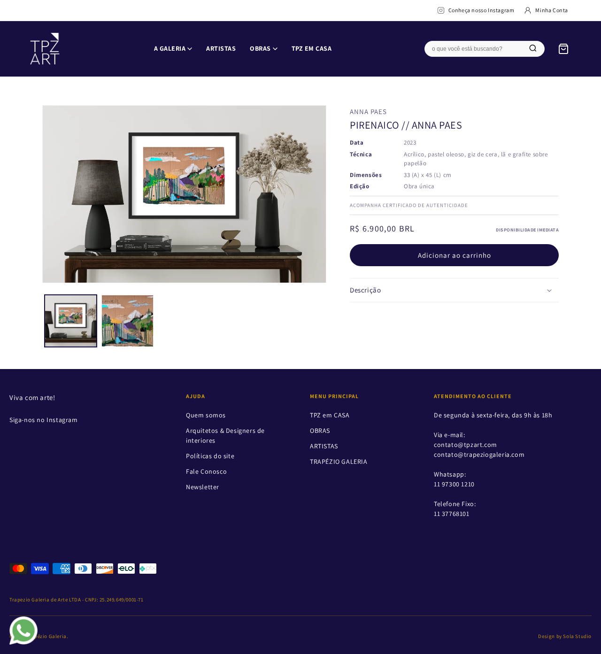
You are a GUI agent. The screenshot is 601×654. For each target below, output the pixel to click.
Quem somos (206, 415)
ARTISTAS (221, 48)
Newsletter (202, 487)
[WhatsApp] (23, 630)
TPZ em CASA (312, 48)
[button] (454, 290)
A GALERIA (170, 48)
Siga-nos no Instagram (43, 419)
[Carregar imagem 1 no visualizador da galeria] (71, 321)
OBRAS (260, 48)
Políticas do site (210, 456)
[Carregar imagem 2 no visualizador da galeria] (127, 321)
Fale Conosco (206, 471)
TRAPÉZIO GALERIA (339, 461)
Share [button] (368, 319)
